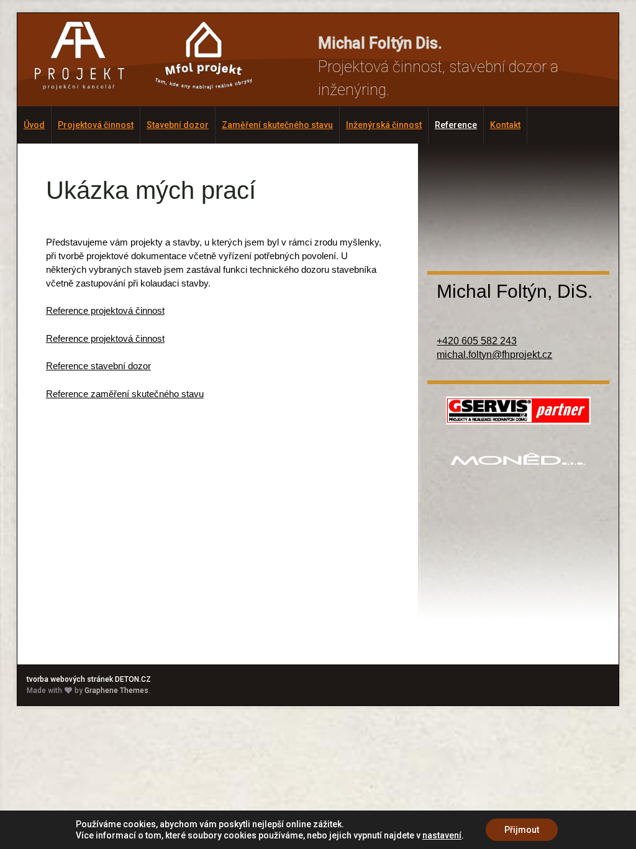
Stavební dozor (178, 125)
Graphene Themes (116, 690)
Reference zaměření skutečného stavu (125, 393)
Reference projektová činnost (105, 310)
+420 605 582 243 (477, 341)
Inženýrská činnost (384, 125)
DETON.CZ (133, 679)
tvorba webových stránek (70, 679)
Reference (456, 125)
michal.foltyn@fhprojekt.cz (494, 354)
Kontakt (505, 125)
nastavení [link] (441, 835)
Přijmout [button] (521, 830)
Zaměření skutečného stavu (277, 125)
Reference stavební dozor (98, 365)
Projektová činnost (96, 125)
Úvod (34, 125)
